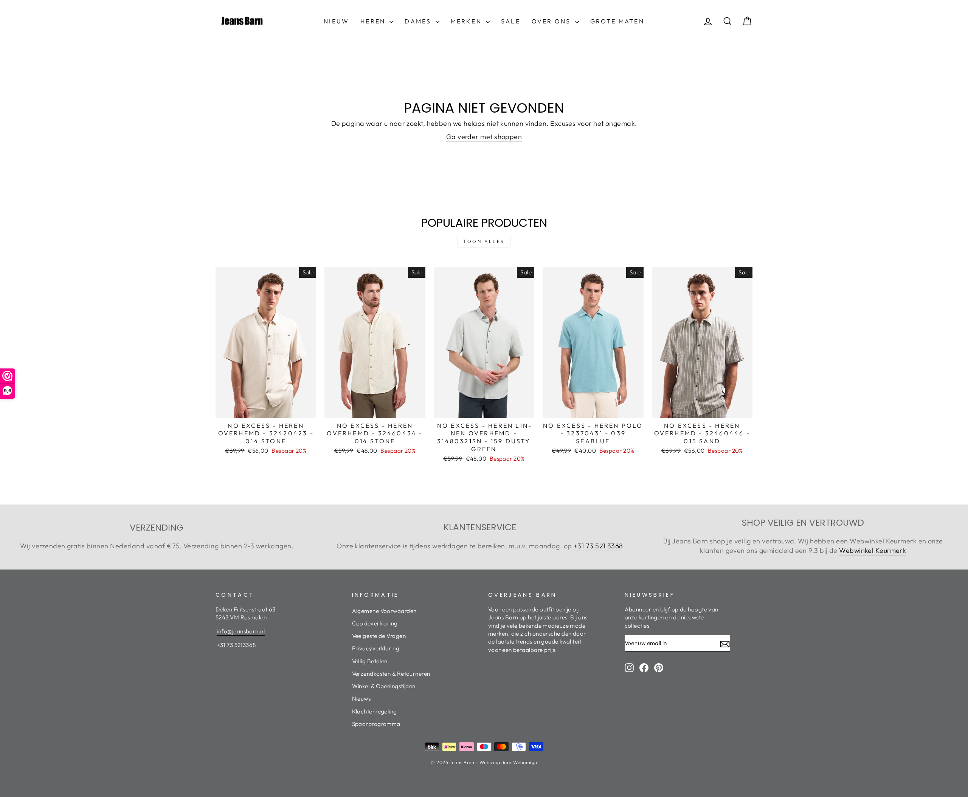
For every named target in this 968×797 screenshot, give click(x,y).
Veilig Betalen (370, 661)
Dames (419, 21)
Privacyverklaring (376, 648)
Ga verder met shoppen (484, 136)
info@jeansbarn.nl (241, 631)
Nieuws (361, 698)
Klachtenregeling (374, 711)
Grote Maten (617, 21)
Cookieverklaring (375, 623)
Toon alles (484, 241)
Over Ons (552, 21)
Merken (467, 21)
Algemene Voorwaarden (384, 610)
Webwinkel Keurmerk (872, 550)
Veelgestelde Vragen (379, 635)
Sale (510, 21)
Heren (374, 21)
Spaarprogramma (376, 723)
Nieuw (336, 21)
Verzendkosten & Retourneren (391, 673)
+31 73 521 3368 (598, 546)
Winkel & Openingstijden (384, 686)
